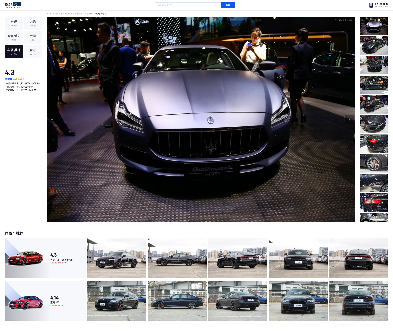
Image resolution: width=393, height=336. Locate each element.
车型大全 (68, 14)
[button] (124, 119)
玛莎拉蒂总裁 (101, 14)
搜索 (228, 5)
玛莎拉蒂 (79, 14)
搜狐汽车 (13, 5)
